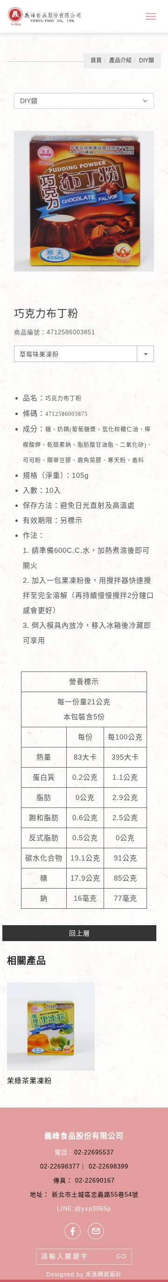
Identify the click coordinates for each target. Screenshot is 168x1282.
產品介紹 (120, 60)
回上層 (79, 933)
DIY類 (146, 60)
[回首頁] (44, 16)
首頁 (96, 60)
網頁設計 (110, 1274)
